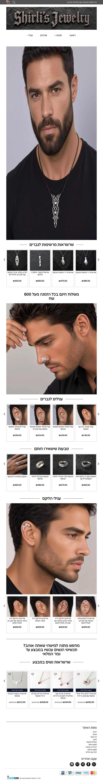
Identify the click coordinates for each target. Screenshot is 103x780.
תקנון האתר (92, 744)
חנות (59, 35)
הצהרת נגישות (91, 747)
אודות (43, 35)
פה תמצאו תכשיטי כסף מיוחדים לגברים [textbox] (82, 2)
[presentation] (4, 259)
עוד (31, 35)
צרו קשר (93, 737)
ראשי (72, 35)
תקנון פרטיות (92, 750)
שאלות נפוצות (91, 742)
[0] (7, 3)
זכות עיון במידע (91, 752)
